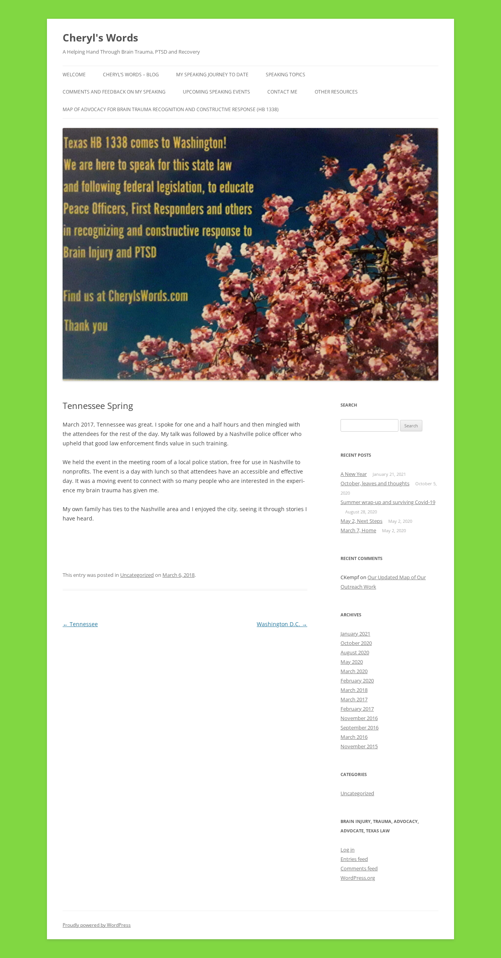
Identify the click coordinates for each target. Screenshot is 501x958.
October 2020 (356, 642)
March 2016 (354, 736)
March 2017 (354, 699)
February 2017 (357, 708)
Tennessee (80, 624)
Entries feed (354, 859)
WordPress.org (358, 877)
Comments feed (359, 868)
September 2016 (359, 727)
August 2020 (355, 652)
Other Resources (336, 91)
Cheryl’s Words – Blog (131, 74)
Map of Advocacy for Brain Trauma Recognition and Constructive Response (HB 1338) (171, 109)
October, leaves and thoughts (375, 483)
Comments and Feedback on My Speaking (114, 91)
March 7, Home (358, 530)
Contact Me (282, 91)
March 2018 (354, 689)
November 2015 (359, 746)
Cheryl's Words (100, 38)
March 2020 (354, 671)
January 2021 (355, 633)
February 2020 (357, 680)
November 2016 (359, 718)
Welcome (74, 74)
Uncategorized (137, 574)
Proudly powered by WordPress (97, 925)
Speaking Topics (285, 74)
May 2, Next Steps (361, 520)
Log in (348, 849)
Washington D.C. (282, 624)
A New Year (354, 473)
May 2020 (352, 661)
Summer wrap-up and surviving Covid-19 (388, 502)
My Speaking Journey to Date (212, 74)
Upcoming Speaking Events (216, 91)
